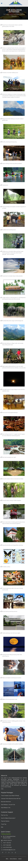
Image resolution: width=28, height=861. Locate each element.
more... (2, 788)
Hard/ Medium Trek (5, 807)
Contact (20, 858)
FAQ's (7, 858)
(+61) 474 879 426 (7, 847)
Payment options (5, 821)
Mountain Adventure (6, 801)
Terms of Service (13, 858)
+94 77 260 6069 (7, 845)
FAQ (2, 827)
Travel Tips (3, 824)
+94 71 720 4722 (7, 842)
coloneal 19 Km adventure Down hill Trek (10, 798)
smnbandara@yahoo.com (9, 849)
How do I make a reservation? (8, 818)
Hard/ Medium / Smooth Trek (8, 804)
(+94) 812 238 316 (7, 840)
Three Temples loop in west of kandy (10, 795)
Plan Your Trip (4, 815)
